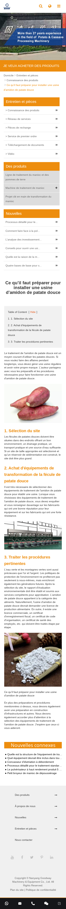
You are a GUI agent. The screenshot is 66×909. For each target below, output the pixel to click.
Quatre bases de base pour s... (24, 265)
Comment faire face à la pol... (23, 230)
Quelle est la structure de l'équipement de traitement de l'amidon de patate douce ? (35, 754)
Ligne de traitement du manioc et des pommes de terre (27, 177)
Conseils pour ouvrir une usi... (23, 248)
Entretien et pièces (27, 75)
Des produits (22, 794)
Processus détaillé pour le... (22, 222)
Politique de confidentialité (41, 889)
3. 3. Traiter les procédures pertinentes (30, 341)
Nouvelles (20, 817)
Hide (33, 311)
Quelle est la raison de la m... (22, 256)
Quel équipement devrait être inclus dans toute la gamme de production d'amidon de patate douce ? (35, 758)
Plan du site (17, 889)
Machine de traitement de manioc (25, 187)
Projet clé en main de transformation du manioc (28, 199)
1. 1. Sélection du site (20, 318)
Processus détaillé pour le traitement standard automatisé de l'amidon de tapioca (35, 765)
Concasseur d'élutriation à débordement (30, 762)
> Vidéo (10, 153)
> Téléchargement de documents (25, 144)
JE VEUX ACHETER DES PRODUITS (31, 66)
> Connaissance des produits (22, 110)
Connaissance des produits (22, 80)
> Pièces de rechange (18, 127)
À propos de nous (25, 806)
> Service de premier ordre (21, 136)
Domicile (9, 75)
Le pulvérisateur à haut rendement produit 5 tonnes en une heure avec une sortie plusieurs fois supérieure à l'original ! (35, 769)
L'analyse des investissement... (24, 239)
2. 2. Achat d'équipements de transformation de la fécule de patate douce (29, 330)
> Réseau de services (18, 118)
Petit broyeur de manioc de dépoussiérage (32, 773)
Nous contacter (23, 839)
